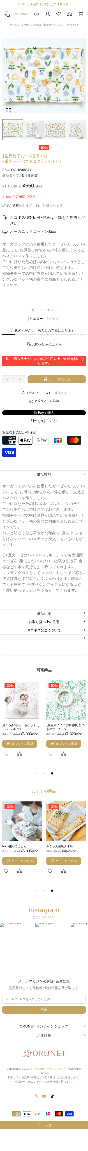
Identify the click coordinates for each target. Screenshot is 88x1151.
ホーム (13, 24)
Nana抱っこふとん (14, 846)
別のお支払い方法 (44, 421)
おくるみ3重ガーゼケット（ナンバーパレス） (21, 727)
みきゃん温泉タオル (59, 846)
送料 (15, 206)
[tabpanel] (22, 723)
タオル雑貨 (29, 175)
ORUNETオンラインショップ (21, 14)
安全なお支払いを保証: (19, 432)
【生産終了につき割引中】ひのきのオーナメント (65, 727)
